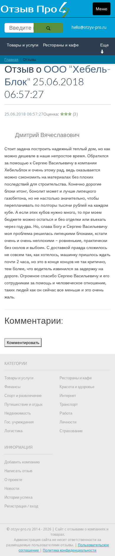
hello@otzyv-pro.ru (89, 27)
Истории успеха (18, 497)
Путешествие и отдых (23, 404)
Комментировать (23, 342)
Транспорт (69, 404)
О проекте (13, 479)
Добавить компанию (22, 462)
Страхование (71, 431)
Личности (68, 422)
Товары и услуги (22, 45)
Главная (11, 59)
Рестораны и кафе (61, 45)
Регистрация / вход (21, 506)
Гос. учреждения (19, 422)
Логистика (13, 431)
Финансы (12, 387)
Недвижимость (17, 413)
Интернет (68, 395)
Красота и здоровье (77, 387)
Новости (11, 488)
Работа (66, 413)
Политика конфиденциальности (69, 550)
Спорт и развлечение (23, 395)
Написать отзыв (18, 471)
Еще (104, 45)
